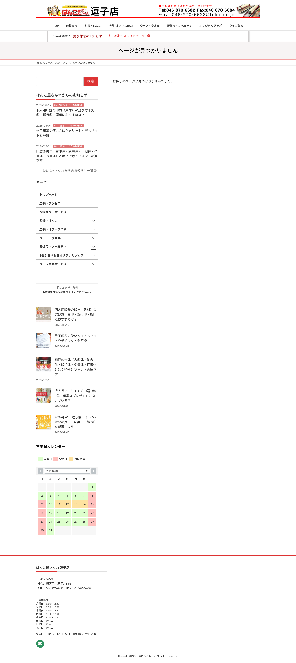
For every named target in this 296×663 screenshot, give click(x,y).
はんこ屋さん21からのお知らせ (68, 105)
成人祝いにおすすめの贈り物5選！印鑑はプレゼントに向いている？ (75, 395)
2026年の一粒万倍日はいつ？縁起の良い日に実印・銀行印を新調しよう (76, 422)
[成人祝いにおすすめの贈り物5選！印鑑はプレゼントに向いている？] (43, 396)
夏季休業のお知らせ (87, 36)
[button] (129, 36)
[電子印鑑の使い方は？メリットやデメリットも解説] (43, 341)
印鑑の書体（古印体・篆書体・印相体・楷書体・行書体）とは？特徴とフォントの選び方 (66, 155)
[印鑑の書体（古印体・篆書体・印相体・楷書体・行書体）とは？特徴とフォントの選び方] (43, 365)
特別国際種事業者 (67, 287)
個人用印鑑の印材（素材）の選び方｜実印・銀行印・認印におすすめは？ (75, 314)
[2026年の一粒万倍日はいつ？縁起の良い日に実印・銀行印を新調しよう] (43, 422)
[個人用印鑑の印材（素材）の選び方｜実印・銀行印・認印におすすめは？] (43, 315)
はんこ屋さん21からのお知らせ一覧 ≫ (69, 170)
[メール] (40, 644)
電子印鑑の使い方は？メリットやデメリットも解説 (75, 338)
